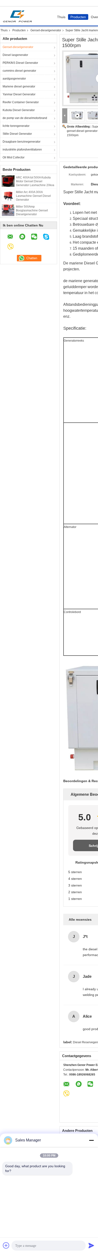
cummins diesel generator (19, 70)
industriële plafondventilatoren (22, 149)
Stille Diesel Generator (17, 133)
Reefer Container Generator (21, 102)
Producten (78, 17)
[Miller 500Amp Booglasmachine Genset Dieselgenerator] (8, 210)
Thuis (61, 17)
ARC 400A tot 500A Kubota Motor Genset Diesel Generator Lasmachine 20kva (35, 181)
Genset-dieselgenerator (45, 30)
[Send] (91, 1245)
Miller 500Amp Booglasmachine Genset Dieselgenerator (32, 210)
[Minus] (91, 1140)
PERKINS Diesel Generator (20, 63)
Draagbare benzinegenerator (21, 141)
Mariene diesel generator (19, 86)
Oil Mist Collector (13, 157)
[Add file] (6, 1245)
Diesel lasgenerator (15, 55)
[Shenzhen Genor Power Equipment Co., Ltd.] (65, 115)
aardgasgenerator (14, 78)
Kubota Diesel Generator (19, 110)
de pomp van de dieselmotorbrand (25, 118)
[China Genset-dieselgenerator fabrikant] (18, 16)
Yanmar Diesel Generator (19, 94)
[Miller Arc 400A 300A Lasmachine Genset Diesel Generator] (8, 195)
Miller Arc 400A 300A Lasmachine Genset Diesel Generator (33, 195)
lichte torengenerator (16, 126)
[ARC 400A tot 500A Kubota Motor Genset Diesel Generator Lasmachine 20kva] (8, 181)
